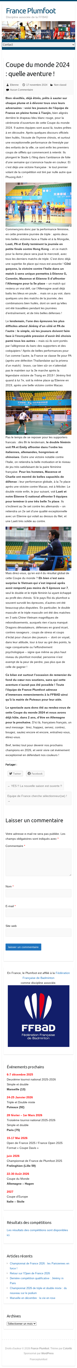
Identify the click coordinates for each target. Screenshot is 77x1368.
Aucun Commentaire (21, 89)
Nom (10, 886)
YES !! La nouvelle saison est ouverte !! (34, 785)
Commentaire (15, 846)
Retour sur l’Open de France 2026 (30, 1273)
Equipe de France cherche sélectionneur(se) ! (37, 798)
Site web (11, 925)
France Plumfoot (31, 10)
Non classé (60, 84)
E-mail (11, 906)
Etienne (14, 84)
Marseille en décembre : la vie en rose (32, 1298)
